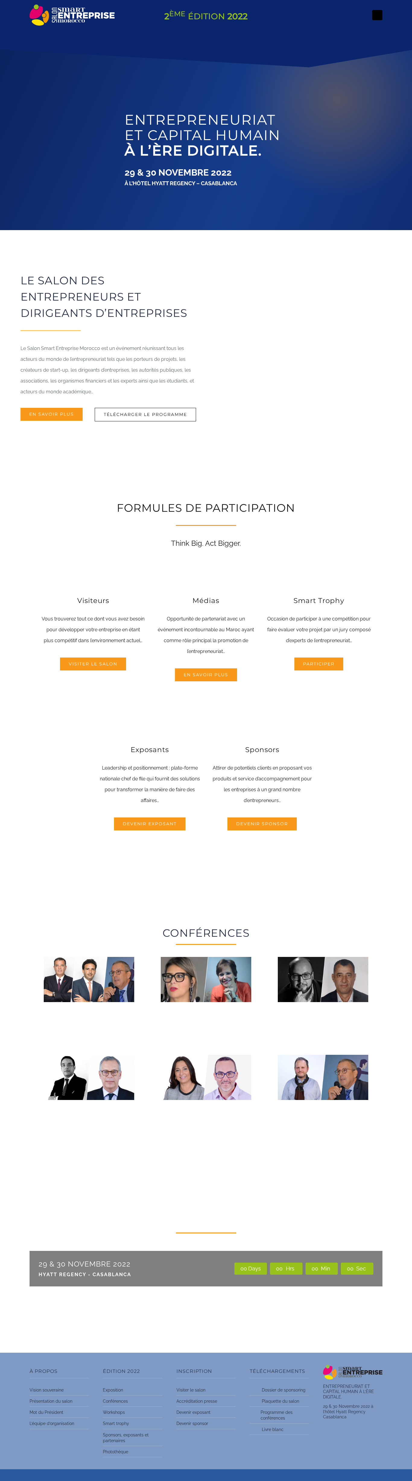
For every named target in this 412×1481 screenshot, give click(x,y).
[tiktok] (377, 15)
